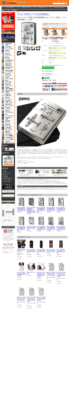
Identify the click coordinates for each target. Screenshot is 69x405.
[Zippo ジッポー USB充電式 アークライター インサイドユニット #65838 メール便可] (41, 295)
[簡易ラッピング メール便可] (31, 270)
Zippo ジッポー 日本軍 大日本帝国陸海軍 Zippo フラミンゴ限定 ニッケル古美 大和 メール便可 (61, 228)
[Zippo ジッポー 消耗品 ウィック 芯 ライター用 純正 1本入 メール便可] (51, 247)
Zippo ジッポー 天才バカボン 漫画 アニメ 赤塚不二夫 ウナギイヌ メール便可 (31, 228)
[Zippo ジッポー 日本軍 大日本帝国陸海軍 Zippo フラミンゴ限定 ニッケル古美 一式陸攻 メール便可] (21, 224)
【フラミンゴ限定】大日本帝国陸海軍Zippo (40, 13)
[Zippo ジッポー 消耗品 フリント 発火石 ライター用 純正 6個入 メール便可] (61, 247)
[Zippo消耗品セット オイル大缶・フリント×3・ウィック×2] (21, 247)
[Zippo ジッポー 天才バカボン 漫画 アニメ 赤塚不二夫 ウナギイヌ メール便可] (31, 224)
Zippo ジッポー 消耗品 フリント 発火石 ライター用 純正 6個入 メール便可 (61, 251)
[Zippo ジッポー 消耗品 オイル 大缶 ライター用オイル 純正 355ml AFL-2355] (31, 247)
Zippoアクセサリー (43, 7)
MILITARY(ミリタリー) (28, 14)
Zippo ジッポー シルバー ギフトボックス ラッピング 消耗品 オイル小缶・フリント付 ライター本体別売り (41, 274)
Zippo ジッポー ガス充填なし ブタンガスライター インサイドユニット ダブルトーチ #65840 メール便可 (31, 299)
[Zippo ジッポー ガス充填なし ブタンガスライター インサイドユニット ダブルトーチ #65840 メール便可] (31, 295)
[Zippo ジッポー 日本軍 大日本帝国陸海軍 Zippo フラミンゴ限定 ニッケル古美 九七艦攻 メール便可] (41, 205)
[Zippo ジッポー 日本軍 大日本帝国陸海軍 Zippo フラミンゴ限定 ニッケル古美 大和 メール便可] (61, 224)
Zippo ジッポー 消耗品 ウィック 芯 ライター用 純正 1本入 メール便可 (51, 250)
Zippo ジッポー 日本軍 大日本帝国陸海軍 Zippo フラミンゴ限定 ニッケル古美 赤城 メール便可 (61, 209)
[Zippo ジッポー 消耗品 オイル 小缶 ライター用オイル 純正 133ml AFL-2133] (41, 247)
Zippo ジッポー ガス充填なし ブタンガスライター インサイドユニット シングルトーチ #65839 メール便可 (61, 274)
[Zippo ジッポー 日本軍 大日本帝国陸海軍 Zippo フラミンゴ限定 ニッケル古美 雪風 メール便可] (41, 224)
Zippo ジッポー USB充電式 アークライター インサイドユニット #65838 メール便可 (41, 299)
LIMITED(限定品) (27, 13)
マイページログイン (44, 1)
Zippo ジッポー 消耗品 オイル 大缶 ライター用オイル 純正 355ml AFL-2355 (31, 251)
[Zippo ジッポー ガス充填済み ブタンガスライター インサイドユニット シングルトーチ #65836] (51, 270)
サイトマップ (8, 227)
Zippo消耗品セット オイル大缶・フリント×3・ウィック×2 (21, 250)
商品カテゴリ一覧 (26, 7)
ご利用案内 (58, 1)
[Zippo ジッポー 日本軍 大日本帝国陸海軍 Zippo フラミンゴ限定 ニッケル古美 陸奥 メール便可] (51, 224)
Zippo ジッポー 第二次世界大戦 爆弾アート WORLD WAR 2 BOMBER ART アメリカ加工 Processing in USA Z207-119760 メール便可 (31, 210)
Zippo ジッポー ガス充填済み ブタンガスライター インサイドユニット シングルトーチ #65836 (51, 274)
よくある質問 (5, 176)
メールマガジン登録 (6, 179)
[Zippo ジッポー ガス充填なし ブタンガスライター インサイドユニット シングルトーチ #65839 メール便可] (61, 270)
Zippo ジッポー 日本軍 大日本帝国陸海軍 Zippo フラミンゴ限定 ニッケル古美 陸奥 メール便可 (51, 228)
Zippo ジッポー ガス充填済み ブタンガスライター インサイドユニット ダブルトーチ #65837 (21, 299)
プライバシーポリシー (7, 173)
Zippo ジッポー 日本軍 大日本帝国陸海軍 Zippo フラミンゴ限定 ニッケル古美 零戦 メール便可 (51, 209)
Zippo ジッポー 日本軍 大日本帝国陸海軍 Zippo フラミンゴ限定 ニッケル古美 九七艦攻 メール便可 (41, 209)
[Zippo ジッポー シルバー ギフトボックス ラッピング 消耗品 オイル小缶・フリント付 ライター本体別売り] (41, 270)
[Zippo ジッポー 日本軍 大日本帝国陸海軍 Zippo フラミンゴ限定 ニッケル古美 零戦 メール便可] (51, 205)
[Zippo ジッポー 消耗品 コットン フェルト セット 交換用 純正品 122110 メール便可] (21, 270)
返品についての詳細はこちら (48, 73)
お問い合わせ (64, 1)
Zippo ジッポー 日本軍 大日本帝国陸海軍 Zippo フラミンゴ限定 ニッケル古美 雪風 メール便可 (41, 228)
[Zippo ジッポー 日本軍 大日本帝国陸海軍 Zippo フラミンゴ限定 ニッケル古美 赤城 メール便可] (61, 205)
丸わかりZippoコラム (59, 7)
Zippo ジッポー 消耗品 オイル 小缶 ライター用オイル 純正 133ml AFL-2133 (41, 251)
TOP (18, 12)
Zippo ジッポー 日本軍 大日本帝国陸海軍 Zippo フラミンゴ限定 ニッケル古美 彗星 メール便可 (21, 209)
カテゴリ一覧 (20, 13)
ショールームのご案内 (7, 181)
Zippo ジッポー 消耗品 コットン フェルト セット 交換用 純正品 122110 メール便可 (21, 274)
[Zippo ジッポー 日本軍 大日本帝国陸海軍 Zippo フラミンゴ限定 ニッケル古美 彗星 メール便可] (21, 205)
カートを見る (51, 1)
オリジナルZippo (9, 7)
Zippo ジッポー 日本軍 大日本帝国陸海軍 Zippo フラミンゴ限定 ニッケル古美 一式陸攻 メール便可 (21, 228)
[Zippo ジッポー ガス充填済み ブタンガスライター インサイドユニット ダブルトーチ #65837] (21, 295)
